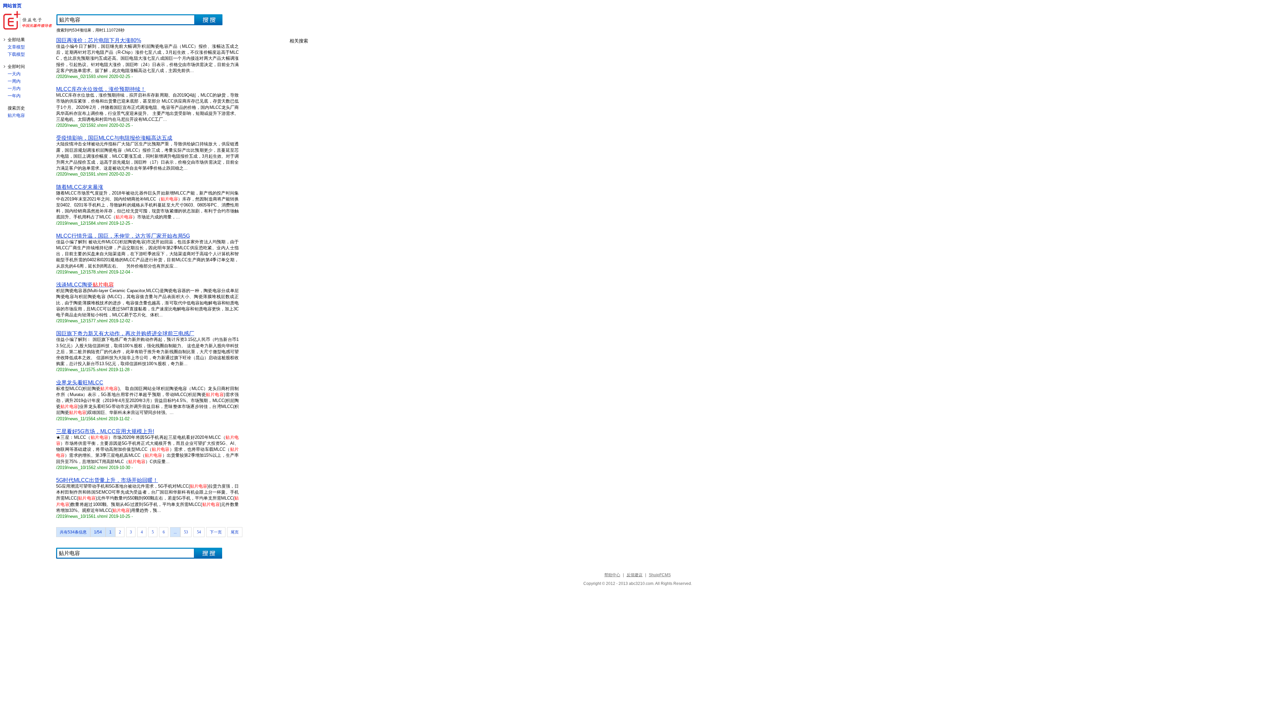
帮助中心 (612, 575)
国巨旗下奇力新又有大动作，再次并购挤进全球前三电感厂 (125, 333)
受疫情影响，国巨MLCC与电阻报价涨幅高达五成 (114, 138)
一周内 (14, 81)
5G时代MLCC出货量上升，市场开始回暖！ (107, 480)
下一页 (216, 532)
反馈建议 (634, 575)
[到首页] (28, 21)
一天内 (14, 73)
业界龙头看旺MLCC (79, 382)
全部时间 (16, 66)
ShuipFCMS (660, 575)
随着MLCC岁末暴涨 (79, 187)
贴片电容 (16, 115)
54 (199, 532)
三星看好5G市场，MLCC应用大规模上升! (105, 431)
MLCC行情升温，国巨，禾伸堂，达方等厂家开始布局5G (123, 236)
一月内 (14, 88)
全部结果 (16, 39)
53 (186, 532)
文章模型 (16, 46)
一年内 (14, 95)
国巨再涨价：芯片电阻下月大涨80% (98, 40)
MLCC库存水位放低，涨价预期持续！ (101, 89)
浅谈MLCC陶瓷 (85, 284)
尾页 (235, 532)
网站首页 (12, 5)
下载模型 (16, 54)
